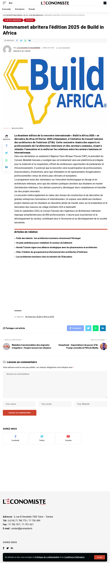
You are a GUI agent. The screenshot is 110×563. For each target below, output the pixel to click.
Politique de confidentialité (47, 557)
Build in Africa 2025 (45, 317)
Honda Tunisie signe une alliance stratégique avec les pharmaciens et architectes (56, 247)
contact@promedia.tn (21, 528)
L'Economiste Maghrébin (28, 48)
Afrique (29, 20)
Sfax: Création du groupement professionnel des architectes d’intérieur (52, 252)
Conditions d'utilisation (74, 557)
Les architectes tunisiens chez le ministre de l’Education (44, 257)
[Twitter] (42, 438)
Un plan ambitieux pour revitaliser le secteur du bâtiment (44, 243)
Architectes (30, 317)
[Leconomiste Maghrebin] (55, 3)
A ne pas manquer (13, 20)
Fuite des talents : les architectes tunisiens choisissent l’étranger (48, 238)
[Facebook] (15, 438)
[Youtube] (68, 438)
